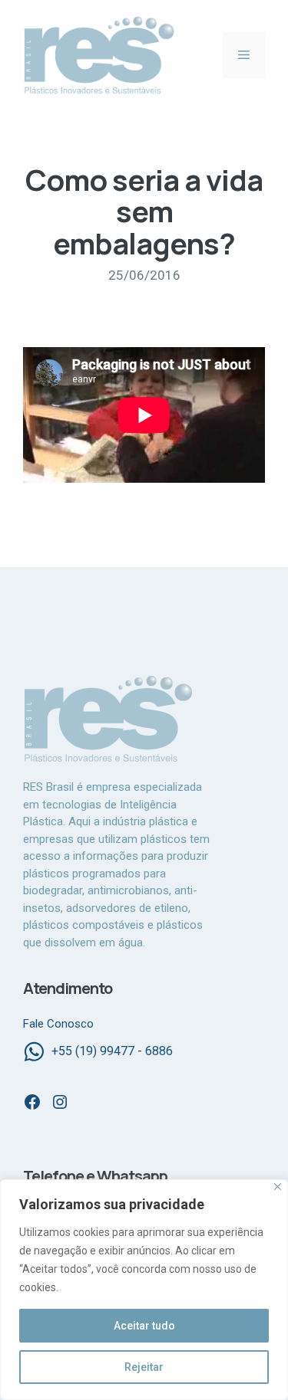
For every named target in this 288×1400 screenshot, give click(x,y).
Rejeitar (144, 1367)
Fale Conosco (58, 1024)
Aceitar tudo (144, 1326)
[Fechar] (277, 1186)
